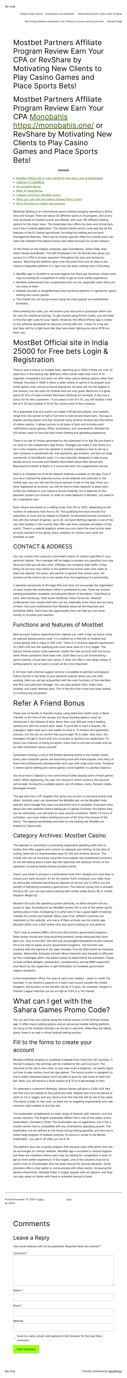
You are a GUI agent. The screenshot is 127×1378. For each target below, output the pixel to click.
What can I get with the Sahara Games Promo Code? (49, 199)
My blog (10, 6)
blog (41, 1199)
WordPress (115, 1371)
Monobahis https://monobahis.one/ (53, 121)
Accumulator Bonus (28, 186)
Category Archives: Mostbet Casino (38, 195)
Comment (20, 1253)
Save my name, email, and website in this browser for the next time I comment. (60, 1338)
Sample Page (114, 21)
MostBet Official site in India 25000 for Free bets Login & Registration (59, 178)
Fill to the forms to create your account (40, 203)
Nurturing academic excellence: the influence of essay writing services (64, 21)
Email (17, 1305)
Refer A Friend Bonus (29, 190)
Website (18, 1320)
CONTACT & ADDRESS (30, 182)
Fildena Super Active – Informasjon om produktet (47, 13)
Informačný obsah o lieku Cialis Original (100, 13)
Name (18, 1290)
